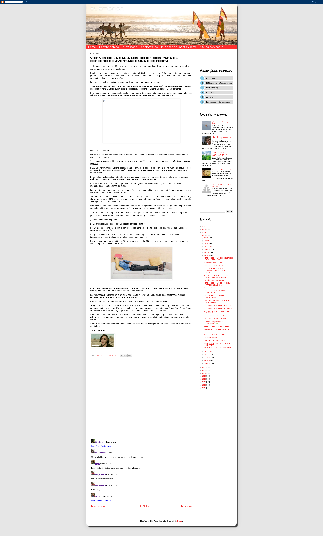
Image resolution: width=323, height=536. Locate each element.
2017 (204, 382)
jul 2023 (207, 253)
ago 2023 (207, 249)
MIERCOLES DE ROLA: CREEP (215, 266)
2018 (204, 379)
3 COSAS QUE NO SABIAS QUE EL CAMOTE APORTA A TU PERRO (216, 276)
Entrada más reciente (98, 506)
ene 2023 (207, 363)
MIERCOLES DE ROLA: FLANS (214, 334)
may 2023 (207, 352)
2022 (204, 367)
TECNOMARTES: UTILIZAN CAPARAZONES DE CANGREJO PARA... (216, 270)
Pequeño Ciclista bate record (214, 280)
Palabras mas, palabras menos (218, 102)
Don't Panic (210, 78)
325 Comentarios (112, 355)
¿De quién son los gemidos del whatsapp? (221, 138)
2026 (204, 226)
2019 (204, 376)
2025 (204, 229)
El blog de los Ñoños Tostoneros (219, 83)
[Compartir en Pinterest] (131, 355)
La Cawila (210, 97)
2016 (204, 385)
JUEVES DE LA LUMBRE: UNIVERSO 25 (218, 348)
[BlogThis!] (124, 355)
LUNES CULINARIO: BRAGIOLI (214, 340)
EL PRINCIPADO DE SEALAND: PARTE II (218, 305)
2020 (204, 373)
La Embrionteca (109, 47)
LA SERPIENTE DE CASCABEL (215, 316)
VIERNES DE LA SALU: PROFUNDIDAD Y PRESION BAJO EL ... (218, 284)
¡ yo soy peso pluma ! (211, 337)
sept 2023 (207, 247)
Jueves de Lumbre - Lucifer (213, 263)
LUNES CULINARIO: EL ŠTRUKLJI (216, 319)
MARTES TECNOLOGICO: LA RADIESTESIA (214, 296)
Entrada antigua (186, 506)
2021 (204, 370)
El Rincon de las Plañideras (179, 47)
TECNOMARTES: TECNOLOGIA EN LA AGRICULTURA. (219, 154)
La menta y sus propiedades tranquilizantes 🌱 (213, 322)
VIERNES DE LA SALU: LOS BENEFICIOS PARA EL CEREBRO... (218, 259)
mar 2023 (207, 357)
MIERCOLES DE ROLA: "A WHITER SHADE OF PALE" (216, 291)
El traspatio (129, 47)
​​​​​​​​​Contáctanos (149, 47)
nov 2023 (207, 241)
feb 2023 (207, 361)
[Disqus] (141, 401)
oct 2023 (207, 244)
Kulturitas (210, 92)
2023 (204, 235)
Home (92, 47)
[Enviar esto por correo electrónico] (121, 355)
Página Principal (143, 506)
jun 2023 (207, 255)
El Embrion (107, 9)
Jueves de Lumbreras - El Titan (214, 288)
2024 (204, 232)
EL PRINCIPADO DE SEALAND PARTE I (218, 308)
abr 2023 (207, 355)
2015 (204, 388)
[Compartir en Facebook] (128, 355)
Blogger (179, 521)
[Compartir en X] (126, 355)
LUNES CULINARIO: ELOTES (222, 169)
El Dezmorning (212, 88)
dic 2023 (207, 238)
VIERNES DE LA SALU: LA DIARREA (216, 326)
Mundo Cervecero (211, 47)
